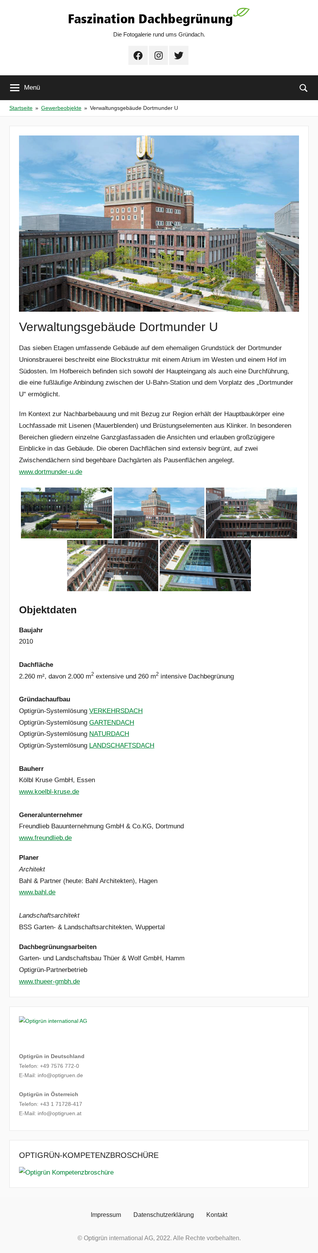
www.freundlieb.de (45, 838)
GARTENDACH (111, 722)
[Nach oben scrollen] (303, 1238)
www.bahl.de (37, 892)
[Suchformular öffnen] (303, 87)
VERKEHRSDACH (116, 711)
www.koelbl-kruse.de (49, 791)
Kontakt (216, 1214)
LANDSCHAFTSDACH (121, 745)
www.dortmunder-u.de (50, 472)
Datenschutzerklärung (163, 1214)
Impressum (106, 1214)
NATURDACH (109, 734)
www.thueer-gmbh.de (49, 981)
